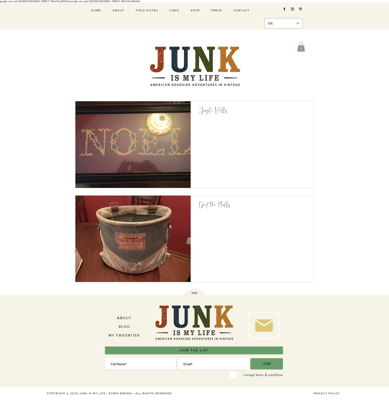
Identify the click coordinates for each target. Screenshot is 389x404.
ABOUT (124, 318)
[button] (301, 47)
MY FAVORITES (124, 335)
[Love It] (264, 325)
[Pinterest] (301, 9)
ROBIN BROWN (120, 393)
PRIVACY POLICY (327, 393)
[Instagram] (292, 9)
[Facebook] (284, 9)
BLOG (124, 326)
